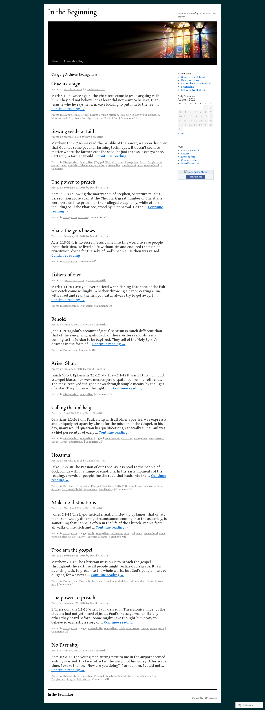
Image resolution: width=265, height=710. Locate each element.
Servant (151, 581)
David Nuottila (96, 89)
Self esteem (83, 679)
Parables (99, 165)
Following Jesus (131, 486)
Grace (64, 441)
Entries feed (188, 156)
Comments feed (190, 160)
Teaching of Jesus (132, 165)
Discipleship (70, 162)
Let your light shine (193, 90)
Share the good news (73, 230)
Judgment (136, 533)
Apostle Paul (112, 438)
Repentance (90, 489)
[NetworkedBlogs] (195, 172)
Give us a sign (65, 84)
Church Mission (108, 114)
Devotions (69, 486)
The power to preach (73, 182)
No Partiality (65, 645)
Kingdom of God (113, 581)
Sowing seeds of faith (73, 131)
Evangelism (70, 114)
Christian (117, 162)
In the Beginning (72, 12)
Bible (108, 162)
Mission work (59, 118)
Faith (143, 162)
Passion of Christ (72, 489)
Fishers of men (66, 275)
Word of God (110, 118)
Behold (58, 319)
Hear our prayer (191, 80)
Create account (190, 150)
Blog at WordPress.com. (204, 697)
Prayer (71, 679)
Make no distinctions (73, 502)
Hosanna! (61, 455)
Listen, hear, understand (196, 83)
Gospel (55, 165)
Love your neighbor (147, 114)
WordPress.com (190, 163)
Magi (142, 581)
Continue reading (68, 109)
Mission (83, 114)
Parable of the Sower (80, 165)
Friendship (187, 86)
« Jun (181, 133)
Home (56, 61)
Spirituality (95, 118)
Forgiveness (155, 162)
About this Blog (73, 61)
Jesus (64, 165)
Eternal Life (95, 628)
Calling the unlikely (71, 407)
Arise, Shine (64, 363)
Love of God (151, 533)
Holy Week (148, 486)
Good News (132, 628)
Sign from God (77, 118)
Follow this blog (195, 177)
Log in (185, 153)
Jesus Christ (127, 114)
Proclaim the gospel (71, 550)
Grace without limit (193, 77)
